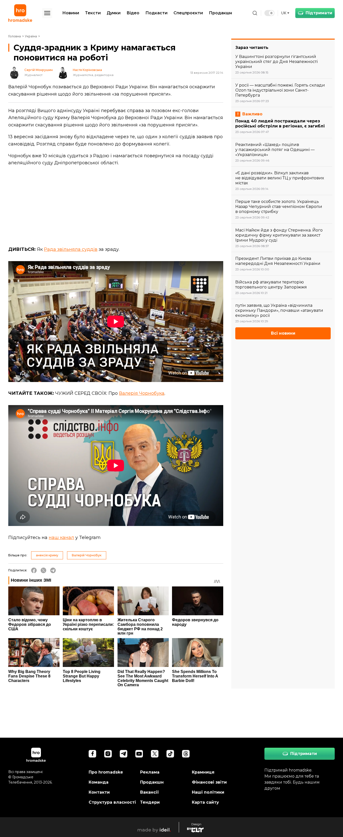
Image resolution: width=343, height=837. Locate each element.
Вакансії (149, 792)
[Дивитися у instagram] (108, 753)
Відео (133, 13)
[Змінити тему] (269, 13)
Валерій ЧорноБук (86, 555)
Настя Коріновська (87, 70)
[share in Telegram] (53, 570)
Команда (98, 782)
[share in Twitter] (43, 570)
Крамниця (203, 772)
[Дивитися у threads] (186, 753)
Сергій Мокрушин (38, 70)
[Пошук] (255, 13)
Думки (114, 13)
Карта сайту (205, 802)
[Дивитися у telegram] (123, 753)
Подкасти (156, 13)
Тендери (150, 802)
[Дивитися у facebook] (92, 753)
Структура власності (112, 802)
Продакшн (220, 13)
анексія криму (47, 555)
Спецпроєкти (188, 13)
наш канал (61, 537)
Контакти (99, 792)
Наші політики (208, 792)
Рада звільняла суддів (70, 249)
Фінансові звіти (209, 782)
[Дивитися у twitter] (154, 753)
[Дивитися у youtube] (139, 753)
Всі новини (283, 333)
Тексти (93, 13)
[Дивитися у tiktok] (170, 753)
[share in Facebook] (34, 570)
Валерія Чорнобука (141, 393)
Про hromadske (106, 772)
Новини (70, 13)
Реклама (149, 772)
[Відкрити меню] (47, 13)
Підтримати (319, 13)
